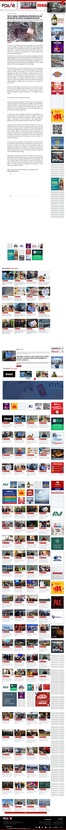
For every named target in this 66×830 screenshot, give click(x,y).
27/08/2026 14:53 (31, 719)
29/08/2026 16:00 (42, 280)
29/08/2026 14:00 (6, 296)
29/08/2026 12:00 (18, 296)
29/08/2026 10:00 (42, 296)
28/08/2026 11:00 (31, 602)
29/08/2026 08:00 (18, 312)
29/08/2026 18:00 (18, 280)
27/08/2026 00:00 (18, 789)
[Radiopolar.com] (1, 10)
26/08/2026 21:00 (6, 806)
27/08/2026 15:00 (18, 719)
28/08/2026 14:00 (31, 587)
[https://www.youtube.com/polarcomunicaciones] (17, 8)
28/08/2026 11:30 (18, 602)
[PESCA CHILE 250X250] (57, 564)
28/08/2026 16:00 (6, 587)
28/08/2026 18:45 (31, 557)
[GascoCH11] (32, 660)
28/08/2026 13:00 (43, 587)
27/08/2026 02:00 (43, 771)
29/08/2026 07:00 (30, 312)
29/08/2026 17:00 (20, 349)
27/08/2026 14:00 (43, 719)
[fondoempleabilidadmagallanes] (32, 753)
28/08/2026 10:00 (43, 602)
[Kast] (44, 753)
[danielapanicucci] (44, 660)
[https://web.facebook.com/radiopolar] (17, 4)
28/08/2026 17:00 (43, 572)
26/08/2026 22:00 (43, 789)
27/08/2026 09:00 (6, 754)
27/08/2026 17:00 (18, 676)
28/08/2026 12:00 (6, 602)
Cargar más (26, 812)
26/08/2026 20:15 (31, 806)
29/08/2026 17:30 (30, 280)
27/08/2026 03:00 (31, 771)
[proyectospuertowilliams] (7, 753)
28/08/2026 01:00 (6, 646)
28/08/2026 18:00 (42, 328)
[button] (63, 3)
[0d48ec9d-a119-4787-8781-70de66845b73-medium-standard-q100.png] (8, 7)
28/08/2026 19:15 (6, 557)
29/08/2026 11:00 (30, 296)
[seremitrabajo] (20, 660)
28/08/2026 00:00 (18, 646)
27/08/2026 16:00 (6, 719)
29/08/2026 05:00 (6, 328)
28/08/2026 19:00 (18, 557)
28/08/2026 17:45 (18, 572)
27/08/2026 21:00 (6, 661)
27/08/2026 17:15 (6, 676)
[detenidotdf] (7, 660)
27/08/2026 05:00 (6, 771)
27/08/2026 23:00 (31, 646)
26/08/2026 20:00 (43, 806)
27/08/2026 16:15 (43, 676)
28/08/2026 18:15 (43, 557)
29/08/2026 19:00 (6, 280)
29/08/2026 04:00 (18, 328)
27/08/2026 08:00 (18, 754)
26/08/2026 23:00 (31, 789)
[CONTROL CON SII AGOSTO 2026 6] (20, 753)
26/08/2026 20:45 (18, 806)
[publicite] (57, 176)
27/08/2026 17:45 (43, 661)
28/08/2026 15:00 (18, 587)
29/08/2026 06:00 (42, 312)
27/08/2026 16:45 (31, 676)
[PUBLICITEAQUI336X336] (57, 217)
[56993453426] (17, 2)
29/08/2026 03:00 (30, 328)
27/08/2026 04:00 (18, 771)
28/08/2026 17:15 (31, 572)
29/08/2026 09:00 (6, 312)
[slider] (9, 828)
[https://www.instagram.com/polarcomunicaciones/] (17, 7)
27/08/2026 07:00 (31, 754)
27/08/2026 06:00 (43, 754)
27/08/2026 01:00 (6, 789)
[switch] (46, 827)
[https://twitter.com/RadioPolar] (17, 5)
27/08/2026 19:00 (31, 661)
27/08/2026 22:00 (43, 646)
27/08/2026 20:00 (18, 661)
